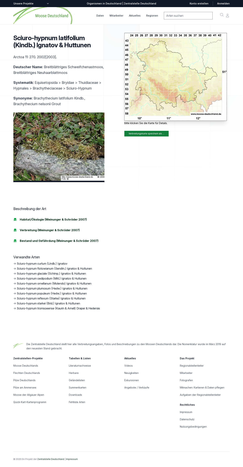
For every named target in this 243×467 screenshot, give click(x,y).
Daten (100, 15)
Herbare (74, 372)
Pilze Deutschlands (24, 380)
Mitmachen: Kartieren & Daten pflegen (202, 387)
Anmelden (223, 3)
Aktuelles (135, 15)
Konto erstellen (199, 3)
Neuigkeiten (131, 372)
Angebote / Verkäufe (136, 387)
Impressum (186, 412)
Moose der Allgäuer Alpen (28, 394)
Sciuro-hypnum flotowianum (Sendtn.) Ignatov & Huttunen (54, 268)
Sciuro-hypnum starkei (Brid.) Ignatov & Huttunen (48, 303)
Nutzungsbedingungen (193, 426)
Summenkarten (77, 387)
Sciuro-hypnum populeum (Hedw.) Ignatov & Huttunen (52, 293)
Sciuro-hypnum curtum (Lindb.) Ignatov (42, 263)
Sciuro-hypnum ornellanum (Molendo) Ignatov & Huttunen (54, 283)
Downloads (75, 394)
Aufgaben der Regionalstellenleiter (200, 394)
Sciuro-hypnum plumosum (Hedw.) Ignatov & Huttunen (52, 288)
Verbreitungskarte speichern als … (146, 133)
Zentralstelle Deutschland (50, 459)
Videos (128, 365)
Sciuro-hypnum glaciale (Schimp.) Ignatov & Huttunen (51, 273)
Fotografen (186, 380)
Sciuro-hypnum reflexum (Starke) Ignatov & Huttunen (51, 298)
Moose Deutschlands (25, 365)
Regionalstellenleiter (192, 365)
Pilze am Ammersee (24, 387)
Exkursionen (131, 380)
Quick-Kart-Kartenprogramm (29, 402)
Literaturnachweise (80, 365)
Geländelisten (77, 380)
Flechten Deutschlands (26, 372)
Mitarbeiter (116, 15)
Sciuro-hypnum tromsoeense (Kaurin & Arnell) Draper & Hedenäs (58, 308)
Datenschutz (187, 419)
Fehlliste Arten (77, 402)
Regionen (152, 15)
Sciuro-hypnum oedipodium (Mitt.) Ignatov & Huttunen (51, 278)
